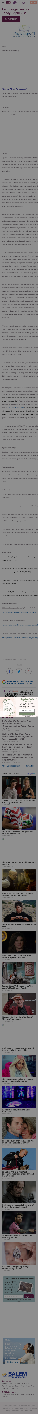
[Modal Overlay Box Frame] (19, 707)
